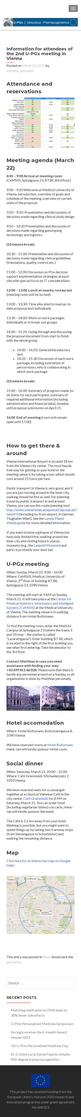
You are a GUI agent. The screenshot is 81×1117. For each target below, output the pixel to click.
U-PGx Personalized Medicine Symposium (42, 1024)
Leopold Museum (46, 545)
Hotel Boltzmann (60, 745)
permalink (13, 962)
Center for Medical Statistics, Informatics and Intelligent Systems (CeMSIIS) (40, 603)
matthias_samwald (19, 71)
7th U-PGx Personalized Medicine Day (39, 1046)
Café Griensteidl (35, 798)
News (46, 957)
